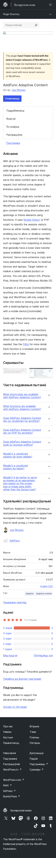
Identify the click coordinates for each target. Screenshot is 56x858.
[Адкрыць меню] (51, 4)
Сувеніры (37, 769)
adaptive (30, 593)
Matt (7, 785)
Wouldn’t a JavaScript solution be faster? (15, 467)
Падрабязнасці (15, 110)
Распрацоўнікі (11, 764)
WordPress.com (13, 779)
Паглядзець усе (43, 655)
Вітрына (34, 726)
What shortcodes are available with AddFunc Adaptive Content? (22, 396)
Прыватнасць (11, 742)
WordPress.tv (12, 769)
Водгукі (11, 118)
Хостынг (8, 737)
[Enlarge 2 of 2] (48, 372)
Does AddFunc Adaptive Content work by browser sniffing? (22, 443)
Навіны (7, 731)
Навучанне (9, 753)
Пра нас (8, 726)
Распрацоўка (14, 134)
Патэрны (35, 742)
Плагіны (34, 737)
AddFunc (15, 540)
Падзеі (34, 758)
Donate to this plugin (15, 706)
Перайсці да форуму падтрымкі (22, 678)
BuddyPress (11, 796)
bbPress (9, 790)
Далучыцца (36, 753)
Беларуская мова (20, 810)
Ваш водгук (10, 655)
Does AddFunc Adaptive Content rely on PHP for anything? (22, 431)
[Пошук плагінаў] (36, 25)
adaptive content (44, 593)
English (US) (46, 586)
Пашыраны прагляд (14, 602)
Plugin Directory (11, 14)
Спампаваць (12, 98)
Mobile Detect (31, 219)
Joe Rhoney (19, 90)
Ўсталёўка (12, 126)
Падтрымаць (39, 764)
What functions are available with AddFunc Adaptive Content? (22, 408)
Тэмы (33, 731)
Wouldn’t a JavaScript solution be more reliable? (17, 455)
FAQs (26, 344)
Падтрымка (13, 143)
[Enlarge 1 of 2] (22, 372)
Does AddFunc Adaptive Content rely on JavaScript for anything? (22, 420)
